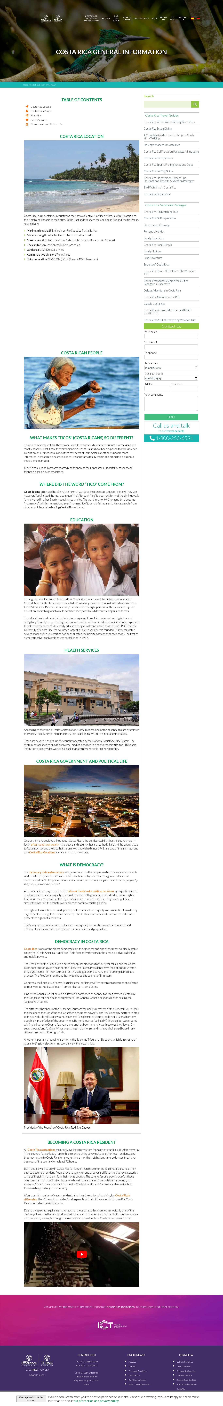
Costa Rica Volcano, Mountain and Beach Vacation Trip (167, 311)
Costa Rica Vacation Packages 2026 (91, 18)
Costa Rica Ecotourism (157, 194)
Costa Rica (30, 948)
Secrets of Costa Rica (156, 264)
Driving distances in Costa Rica (162, 145)
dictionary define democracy (46, 872)
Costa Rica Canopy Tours (158, 158)
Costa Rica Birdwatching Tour (161, 211)
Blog (154, 18)
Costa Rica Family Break (158, 244)
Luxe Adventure (153, 257)
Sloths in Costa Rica (185, 1362)
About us (163, 18)
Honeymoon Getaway (156, 225)
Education (36, 115)
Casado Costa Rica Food (186, 1380)
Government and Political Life (46, 124)
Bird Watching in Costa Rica (160, 187)
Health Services (39, 120)
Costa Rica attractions (41, 1149)
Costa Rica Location (41, 106)
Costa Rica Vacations (42, 852)
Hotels (106, 18)
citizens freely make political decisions (91, 891)
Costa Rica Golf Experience (160, 218)
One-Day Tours (116, 18)
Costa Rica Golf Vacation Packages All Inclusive (171, 151)
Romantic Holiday (154, 231)
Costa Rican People (41, 111)
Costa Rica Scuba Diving (158, 128)
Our (137, 1380)
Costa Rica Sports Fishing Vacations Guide (168, 164)
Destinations (141, 18)
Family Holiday (152, 251)
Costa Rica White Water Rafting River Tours (169, 122)
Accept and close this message (32, 1398)
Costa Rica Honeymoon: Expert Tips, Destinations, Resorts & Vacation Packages (169, 179)
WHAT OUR (140, 1384)
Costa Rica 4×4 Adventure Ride (162, 297)
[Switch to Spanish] (192, 18)
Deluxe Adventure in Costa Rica (162, 290)
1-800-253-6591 (174, 438)
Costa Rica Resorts (184, 1375)
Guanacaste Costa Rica (186, 1371)
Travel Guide (127, 18)
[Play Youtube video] (81, 1254)
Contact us (183, 18)
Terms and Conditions (138, 1371)
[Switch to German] (198, 18)
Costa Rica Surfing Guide (158, 171)
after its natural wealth (45, 844)
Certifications (134, 1375)
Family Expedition (154, 238)
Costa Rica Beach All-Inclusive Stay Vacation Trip (169, 272)
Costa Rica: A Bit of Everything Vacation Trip (169, 320)
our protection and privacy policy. (96, 1401)
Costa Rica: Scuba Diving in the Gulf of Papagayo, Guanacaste (166, 282)
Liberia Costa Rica (184, 1366)
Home (25, 85)
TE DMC (172, 18)
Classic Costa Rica (154, 303)
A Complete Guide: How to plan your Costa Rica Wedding (169, 137)
